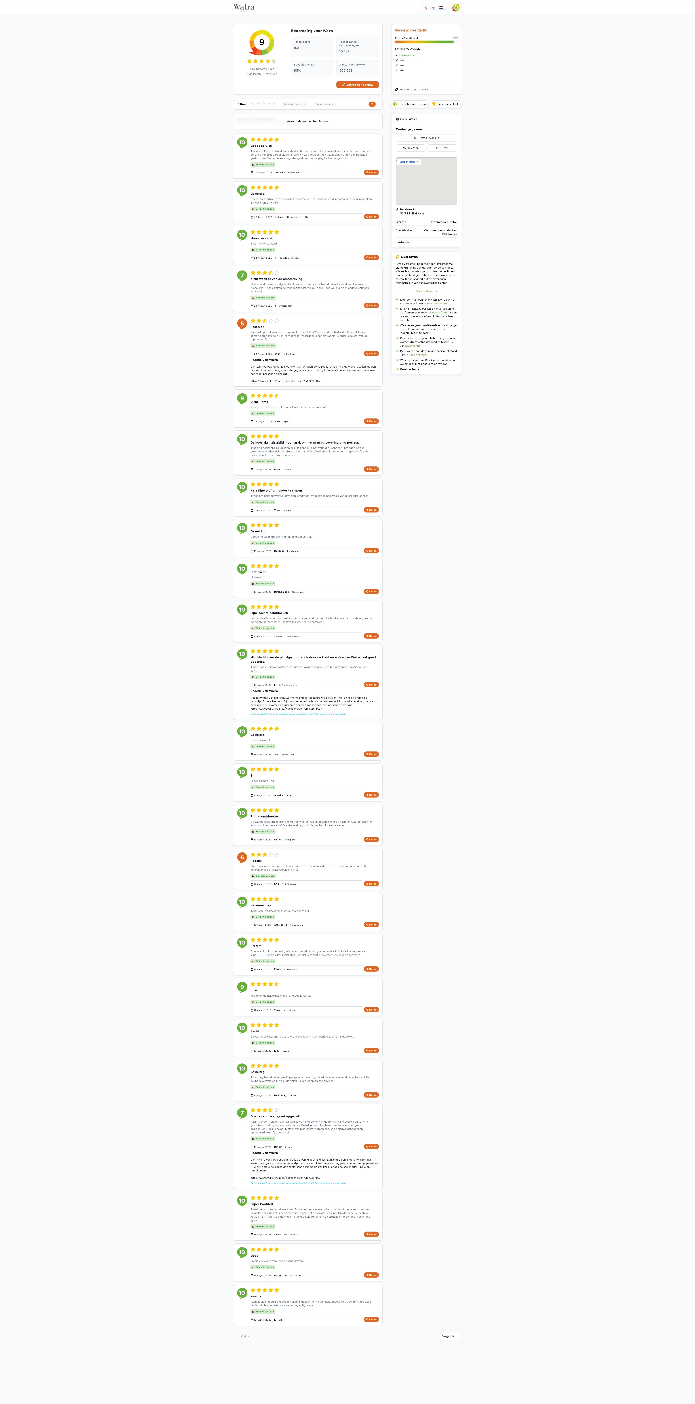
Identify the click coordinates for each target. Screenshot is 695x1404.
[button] (426, 368)
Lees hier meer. (418, 354)
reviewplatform (437, 312)
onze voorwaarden (435, 303)
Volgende (448, 1336)
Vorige (245, 1336)
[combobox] (295, 104)
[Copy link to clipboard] (426, 8)
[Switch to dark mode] (433, 8)
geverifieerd (412, 345)
